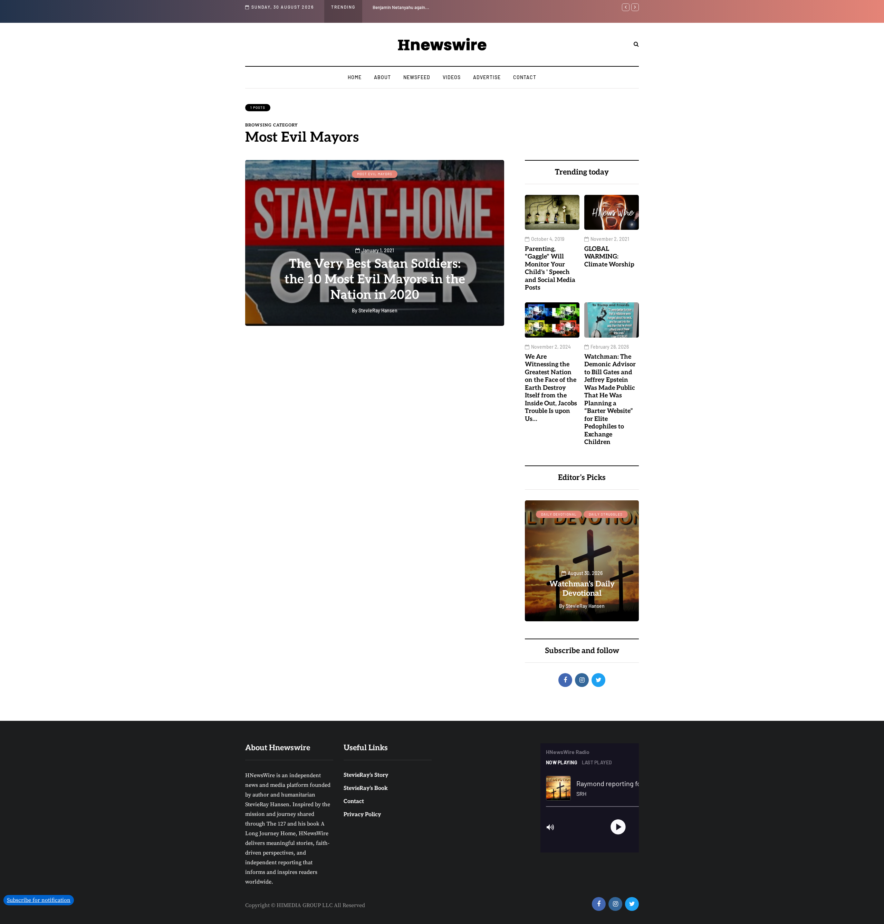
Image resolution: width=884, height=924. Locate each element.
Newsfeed (416, 77)
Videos (452, 77)
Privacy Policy (362, 814)
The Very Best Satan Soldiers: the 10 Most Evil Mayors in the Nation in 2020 (375, 279)
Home (355, 77)
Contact (524, 77)
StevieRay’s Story (366, 775)
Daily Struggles (606, 514)
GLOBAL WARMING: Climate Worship (609, 256)
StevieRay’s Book (366, 788)
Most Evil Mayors (374, 174)
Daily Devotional (559, 514)
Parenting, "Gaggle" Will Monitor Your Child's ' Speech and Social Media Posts (602, 7)
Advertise (487, 77)
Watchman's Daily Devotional (582, 588)
